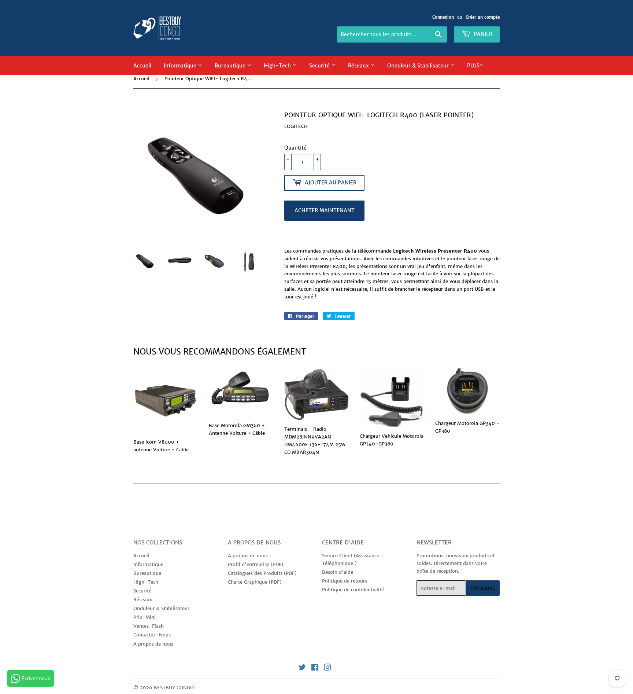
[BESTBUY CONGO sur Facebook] (315, 668)
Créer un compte (483, 17)
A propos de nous (153, 644)
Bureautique (231, 65)
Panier (482, 34)
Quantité (295, 147)
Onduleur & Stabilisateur (418, 65)
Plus (473, 65)
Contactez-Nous (152, 635)
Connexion (443, 17)
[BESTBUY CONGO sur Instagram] (327, 668)
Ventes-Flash (148, 626)
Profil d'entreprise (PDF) (255, 564)
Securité (320, 65)
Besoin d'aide (337, 572)
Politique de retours (344, 581)
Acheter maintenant (325, 210)
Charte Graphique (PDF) (254, 582)
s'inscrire (482, 588)
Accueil (142, 65)
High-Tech (278, 65)
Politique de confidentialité (353, 590)
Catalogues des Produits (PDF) (262, 573)
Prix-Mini (144, 617)
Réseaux (359, 65)
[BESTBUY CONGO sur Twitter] (302, 668)
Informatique (181, 65)
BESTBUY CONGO (174, 687)
